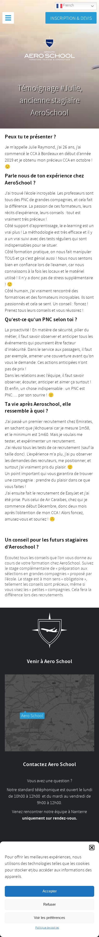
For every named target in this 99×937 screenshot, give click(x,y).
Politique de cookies (47, 928)
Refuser (49, 904)
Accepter (50, 891)
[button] (91, 847)
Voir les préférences (49, 918)
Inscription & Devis (71, 18)
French (68, 5)
